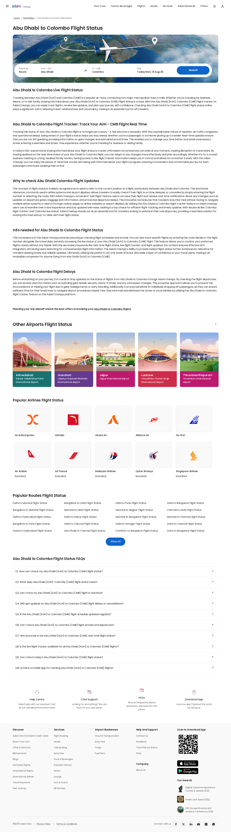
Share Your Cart (21, 742)
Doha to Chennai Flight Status (184, 524)
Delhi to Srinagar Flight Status (133, 524)
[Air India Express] (33, 419)
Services (168, 6)
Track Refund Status (146, 748)
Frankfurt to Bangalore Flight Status (137, 531)
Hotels (154, 6)
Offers (204, 6)
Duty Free (100, 6)
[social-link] (176, 824)
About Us (140, 770)
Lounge (58, 777)
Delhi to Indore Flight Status (80, 517)
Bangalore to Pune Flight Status (31, 524)
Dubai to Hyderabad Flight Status (32, 531)
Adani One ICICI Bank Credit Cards (30, 736)
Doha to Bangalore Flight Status (185, 531)
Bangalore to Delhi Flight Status (82, 503)
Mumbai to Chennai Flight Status (186, 517)
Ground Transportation (107, 736)
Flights (141, 6)
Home (17, 18)
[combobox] (26, 70)
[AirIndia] (73, 419)
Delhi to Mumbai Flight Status (30, 503)
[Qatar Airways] (153, 455)
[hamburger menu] (7, 6)
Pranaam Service (63, 765)
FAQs (138, 753)
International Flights (23, 771)
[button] (214, 6)
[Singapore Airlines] (194, 455)
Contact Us (142, 736)
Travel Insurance (21, 782)
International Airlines (23, 777)
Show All (115, 542)
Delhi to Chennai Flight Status (81, 524)
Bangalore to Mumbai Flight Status (33, 510)
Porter (57, 771)
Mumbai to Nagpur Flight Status (134, 510)
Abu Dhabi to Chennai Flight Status (84, 531)
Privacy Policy (44, 824)
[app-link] (187, 763)
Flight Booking (61, 736)
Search (193, 70)
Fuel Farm (100, 753)
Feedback (141, 742)
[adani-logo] (21, 6)
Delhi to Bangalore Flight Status (185, 503)
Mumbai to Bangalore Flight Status (136, 517)
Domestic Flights (21, 765)
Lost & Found (60, 782)
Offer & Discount (22, 748)
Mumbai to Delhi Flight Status (81, 510)
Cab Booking (60, 748)
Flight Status (28, 18)
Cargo (98, 748)
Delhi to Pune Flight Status (131, 503)
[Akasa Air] (113, 419)
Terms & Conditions (66, 824)
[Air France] (73, 455)
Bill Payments (20, 753)
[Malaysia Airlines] (113, 455)
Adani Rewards (186, 6)
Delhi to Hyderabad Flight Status (32, 517)
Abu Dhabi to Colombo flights (112, 309)
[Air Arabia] (33, 454)
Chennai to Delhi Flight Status (184, 510)
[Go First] (194, 419)
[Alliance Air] (153, 419)
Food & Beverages (121, 6)
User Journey (19, 788)
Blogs (15, 759)
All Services (59, 788)
